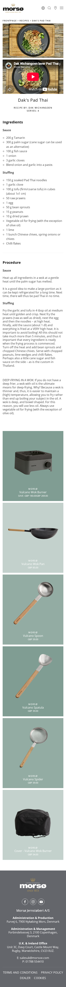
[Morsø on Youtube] (41, 902)
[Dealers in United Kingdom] (55, 8)
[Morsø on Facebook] (25, 902)
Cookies (40, 978)
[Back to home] (13, 8)
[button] (43, 8)
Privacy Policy (52, 972)
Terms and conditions (20, 972)
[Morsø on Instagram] (33, 902)
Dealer (25, 978)
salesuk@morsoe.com (34, 958)
